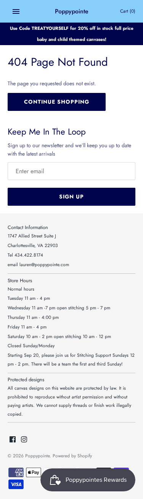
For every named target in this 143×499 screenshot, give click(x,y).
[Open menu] (16, 11)
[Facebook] (13, 440)
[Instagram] (24, 440)
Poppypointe (37, 455)
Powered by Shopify (72, 455)
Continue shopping (56, 102)
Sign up (71, 196)
